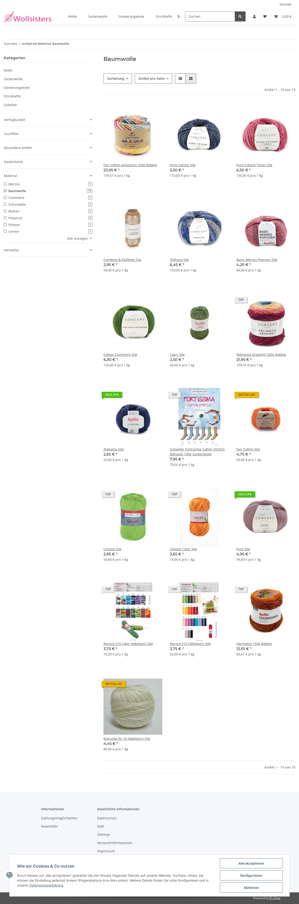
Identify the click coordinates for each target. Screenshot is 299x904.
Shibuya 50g (179, 259)
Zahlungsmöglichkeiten (59, 818)
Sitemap (103, 834)
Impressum (106, 851)
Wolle (8, 70)
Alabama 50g (113, 449)
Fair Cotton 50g (248, 449)
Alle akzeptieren (251, 863)
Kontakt (286, 4)
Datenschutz (107, 818)
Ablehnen (251, 888)
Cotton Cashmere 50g (120, 354)
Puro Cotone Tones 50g (254, 165)
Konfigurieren (251, 875)
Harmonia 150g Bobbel (254, 643)
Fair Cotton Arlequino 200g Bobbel (130, 165)
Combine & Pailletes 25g (122, 259)
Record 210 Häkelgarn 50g (190, 643)
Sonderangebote (17, 87)
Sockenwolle (13, 79)
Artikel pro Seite (151, 78)
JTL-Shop (274, 898)
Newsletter (49, 826)
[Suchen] (240, 16)
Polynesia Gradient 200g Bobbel (261, 354)
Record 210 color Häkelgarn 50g (128, 643)
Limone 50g (112, 549)
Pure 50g (243, 549)
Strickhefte (12, 96)
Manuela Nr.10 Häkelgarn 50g (126, 738)
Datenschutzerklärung (46, 885)
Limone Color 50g (183, 549)
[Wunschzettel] (265, 16)
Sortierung (115, 78)
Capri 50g (177, 354)
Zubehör (10, 105)
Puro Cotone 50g (183, 165)
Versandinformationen (114, 843)
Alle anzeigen (77, 238)
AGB (100, 826)
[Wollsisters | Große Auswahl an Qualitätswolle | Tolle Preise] (27, 16)
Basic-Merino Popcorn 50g (256, 259)
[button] (254, 16)
